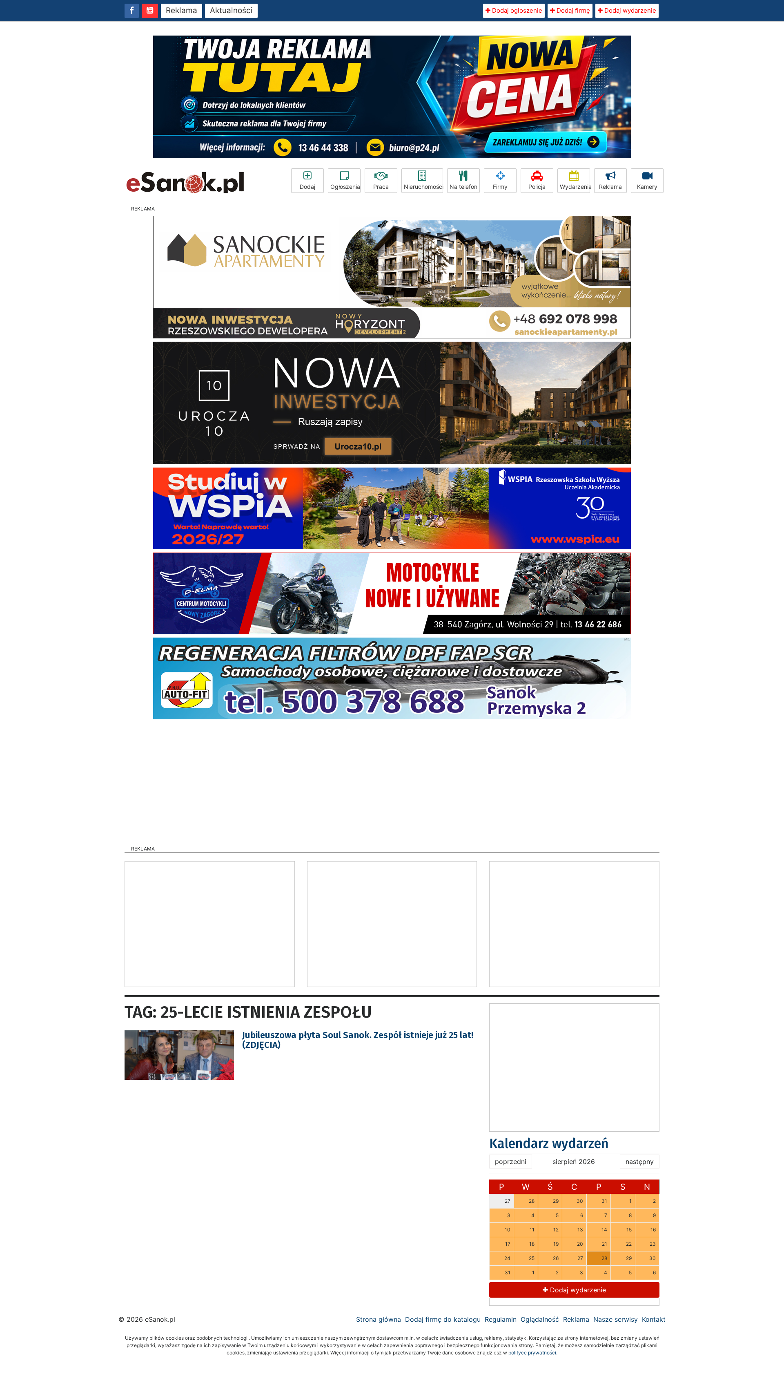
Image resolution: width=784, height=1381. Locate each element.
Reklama (181, 10)
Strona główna (378, 1319)
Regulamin (501, 1319)
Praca (381, 186)
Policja (537, 186)
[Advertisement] (392, 780)
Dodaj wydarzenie (629, 10)
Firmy (500, 186)
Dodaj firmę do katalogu (443, 1319)
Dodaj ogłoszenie (516, 10)
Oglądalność (540, 1319)
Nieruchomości (423, 186)
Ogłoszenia (345, 186)
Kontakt (654, 1319)
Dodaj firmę (572, 10)
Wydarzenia (575, 186)
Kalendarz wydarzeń (549, 1143)
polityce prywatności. (532, 1353)
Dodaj (307, 186)
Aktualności (231, 10)
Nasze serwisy (615, 1319)
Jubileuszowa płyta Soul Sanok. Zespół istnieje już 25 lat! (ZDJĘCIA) (357, 1040)
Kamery (647, 186)
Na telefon (463, 186)
